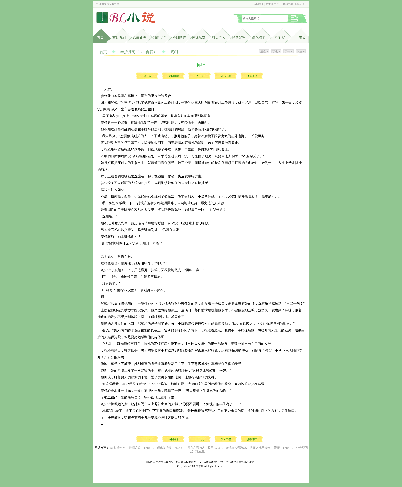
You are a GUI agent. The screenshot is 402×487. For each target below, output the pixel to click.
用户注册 (276, 4)
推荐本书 (252, 75)
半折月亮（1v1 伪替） (138, 52)
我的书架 (288, 4)
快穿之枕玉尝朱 (260, 447)
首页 (100, 37)
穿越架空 (238, 37)
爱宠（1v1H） (283, 447)
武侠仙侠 (139, 37)
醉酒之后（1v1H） (141, 447)
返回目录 (174, 75)
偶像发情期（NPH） (170, 447)
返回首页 (259, 4)
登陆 (268, 4)
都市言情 (159, 37)
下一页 (200, 75)
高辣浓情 (258, 37)
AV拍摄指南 (117, 447)
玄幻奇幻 (119, 37)
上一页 (147, 75)
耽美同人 (218, 37)
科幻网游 (179, 37)
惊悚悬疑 (198, 37)
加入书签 (226, 75)
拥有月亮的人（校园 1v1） (204, 447)
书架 (302, 37)
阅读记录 (300, 4)
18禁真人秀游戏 (235, 447)
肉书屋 (115, 4)
